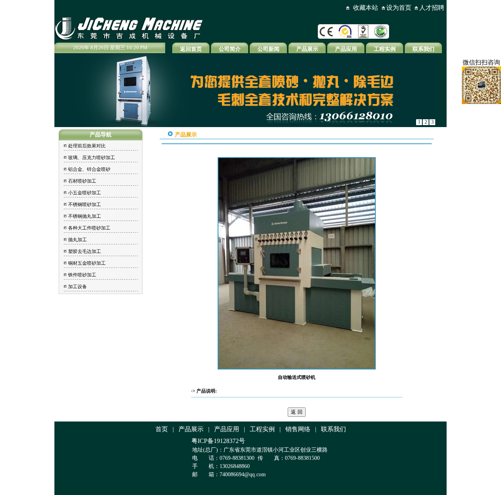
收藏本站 (365, 7)
